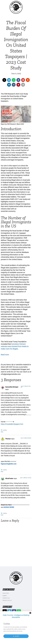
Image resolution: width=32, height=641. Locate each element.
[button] (4, 80)
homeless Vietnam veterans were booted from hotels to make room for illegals (15, 346)
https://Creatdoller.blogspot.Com (12, 424)
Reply (2, 431)
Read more (5, 355)
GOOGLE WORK (8, 507)
